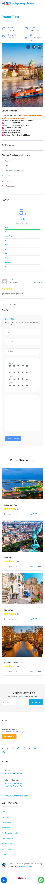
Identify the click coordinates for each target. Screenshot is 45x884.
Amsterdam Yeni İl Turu (13, 663)
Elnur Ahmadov (27, 866)
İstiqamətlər (6, 828)
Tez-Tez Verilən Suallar (10, 833)
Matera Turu (9, 610)
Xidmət (11, 376)
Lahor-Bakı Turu (10, 505)
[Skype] (4, 752)
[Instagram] (18, 748)
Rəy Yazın (6, 310)
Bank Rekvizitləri (8, 838)
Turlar (4, 812)
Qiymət (11, 383)
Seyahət (12, 363)
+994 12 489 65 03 (13, 773)
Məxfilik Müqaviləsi (8, 849)
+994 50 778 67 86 (13, 783)
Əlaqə (4, 854)
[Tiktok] (13, 748)
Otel (10, 369)
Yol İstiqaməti (9, 737)
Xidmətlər (5, 817)
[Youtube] (35, 748)
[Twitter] (30, 748)
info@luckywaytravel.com (16, 796)
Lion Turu (8, 558)
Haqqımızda (6, 822)
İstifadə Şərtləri (7, 844)
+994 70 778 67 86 (13, 786)
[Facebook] (24, 748)
